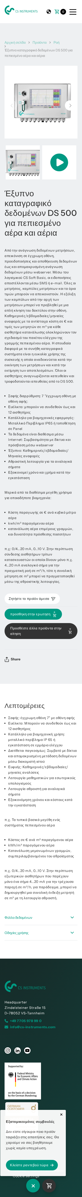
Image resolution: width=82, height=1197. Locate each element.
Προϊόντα (40, 42)
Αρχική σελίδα (15, 42)
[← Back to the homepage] (41, 986)
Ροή (56, 42)
